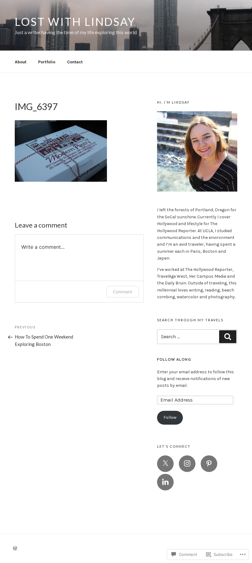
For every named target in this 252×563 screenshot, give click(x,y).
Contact (75, 62)
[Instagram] (187, 463)
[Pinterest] (209, 463)
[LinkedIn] (165, 482)
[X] (165, 463)
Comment (122, 291)
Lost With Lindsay (75, 21)
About (20, 62)
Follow (169, 417)
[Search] (227, 336)
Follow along (174, 359)
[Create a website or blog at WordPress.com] (15, 548)
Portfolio (46, 62)
